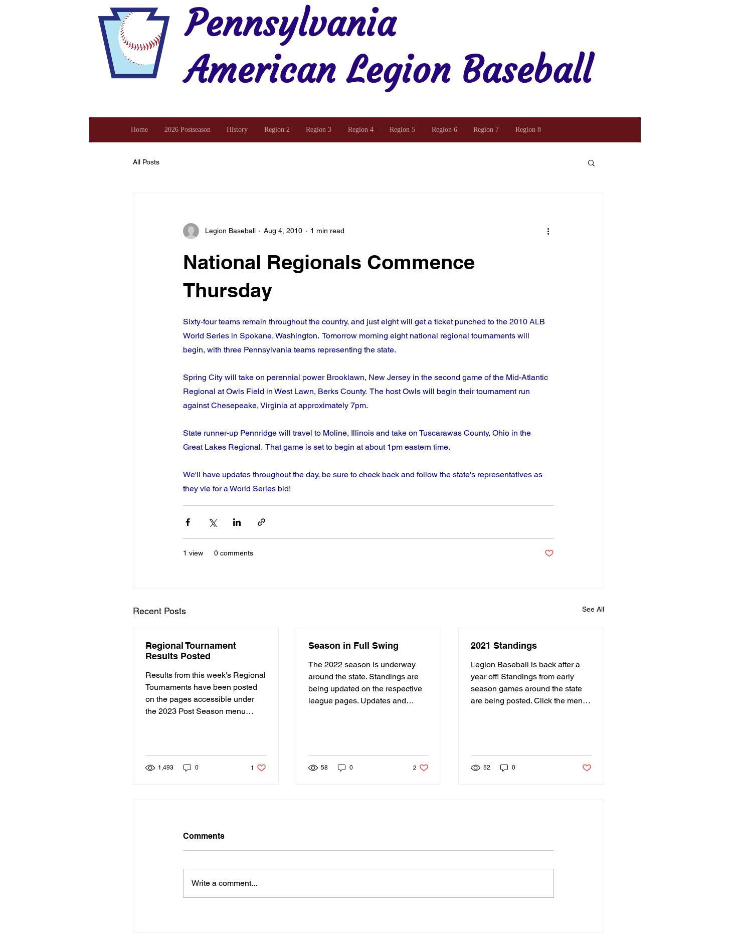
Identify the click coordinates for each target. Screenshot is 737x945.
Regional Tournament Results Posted (190, 650)
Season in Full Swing (353, 645)
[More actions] (548, 231)
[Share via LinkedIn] (237, 522)
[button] (591, 162)
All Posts (146, 162)
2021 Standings (504, 645)
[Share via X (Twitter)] (212, 522)
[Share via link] (261, 522)
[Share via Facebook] (188, 522)
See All (593, 609)
